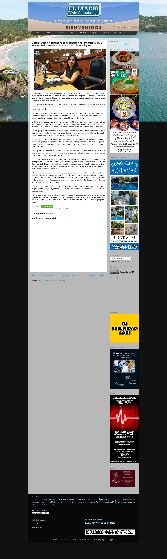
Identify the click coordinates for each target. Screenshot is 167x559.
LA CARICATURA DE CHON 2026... (100, 523)
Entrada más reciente (42, 275)
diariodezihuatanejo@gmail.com (121, 44)
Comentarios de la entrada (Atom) (54, 280)
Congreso (60, 33)
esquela (52, 505)
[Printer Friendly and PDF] (35, 206)
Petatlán (108, 502)
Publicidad (131, 502)
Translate (127, 261)
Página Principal (71, 275)
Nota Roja (117, 33)
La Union (63, 502)
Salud (34, 505)
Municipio (48, 33)
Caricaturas (83, 33)
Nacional (106, 33)
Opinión (94, 33)
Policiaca (117, 502)
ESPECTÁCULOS (45, 502)
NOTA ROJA (83, 502)
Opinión (36, 499)
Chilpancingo (103, 499)
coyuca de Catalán (43, 505)
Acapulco (63, 499)
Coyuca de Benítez (128, 500)
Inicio (37, 32)
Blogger (110, 540)
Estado (71, 33)
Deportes (35, 502)
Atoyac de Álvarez (77, 500)
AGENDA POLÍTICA (49, 500)
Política (125, 502)
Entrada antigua (97, 275)
